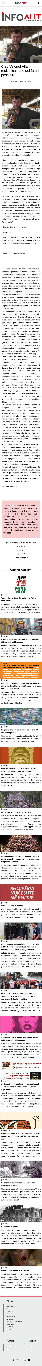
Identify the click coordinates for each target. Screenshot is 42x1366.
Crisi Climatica (10, 1327)
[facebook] (21, 1360)
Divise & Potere (10, 1316)
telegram (8, 527)
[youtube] (29, 1360)
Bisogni (22, 546)
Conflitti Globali (10, 1306)
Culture (5, 1034)
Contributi (9, 1314)
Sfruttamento (9, 1311)
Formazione (6, 1130)
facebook (18, 530)
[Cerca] (38, 3)
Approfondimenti (10, 1346)
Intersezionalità (10, 1324)
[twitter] (25, 1360)
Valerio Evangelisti (21, 558)
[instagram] (17, 1360)
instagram (30, 530)
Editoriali (8, 1348)
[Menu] (3, 3)
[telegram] (13, 1360)
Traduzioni (9, 1329)
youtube (7, 533)
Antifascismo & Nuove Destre (14, 1321)
